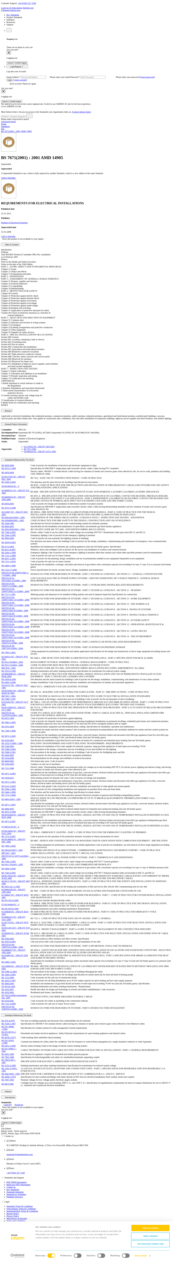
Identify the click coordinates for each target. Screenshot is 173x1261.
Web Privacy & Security (16, 1218)
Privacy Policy (12, 1216)
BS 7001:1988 (7, 1057)
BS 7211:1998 (7, 768)
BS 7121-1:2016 (8, 561)
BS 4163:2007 (7, 989)
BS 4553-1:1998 (8, 468)
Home (3, 124)
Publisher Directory (14, 1197)
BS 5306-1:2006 (8, 789)
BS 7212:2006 (7, 977)
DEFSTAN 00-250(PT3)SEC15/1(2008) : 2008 (15, 598)
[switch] (77, 1255)
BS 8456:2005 (7, 504)
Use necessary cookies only (150, 1244)
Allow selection (150, 1236)
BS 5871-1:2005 (8, 782)
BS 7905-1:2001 (8, 652)
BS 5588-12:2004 (9, 972)
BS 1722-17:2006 (9, 570)
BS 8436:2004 (7, 472)
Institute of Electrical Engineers (14, 223)
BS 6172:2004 (7, 546)
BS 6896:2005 (7, 809)
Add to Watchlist (8, 178)
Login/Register (15, 67)
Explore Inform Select (81, 112)
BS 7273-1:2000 (8, 795)
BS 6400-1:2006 (8, 566)
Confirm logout (20, 63)
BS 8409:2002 (7, 761)
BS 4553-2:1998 (8, 812)
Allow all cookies (150, 1228)
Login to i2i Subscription (11, 8)
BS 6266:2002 (7, 755)
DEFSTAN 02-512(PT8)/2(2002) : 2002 (12, 714)
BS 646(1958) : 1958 (10, 1074)
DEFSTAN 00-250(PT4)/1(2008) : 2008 (12, 946)
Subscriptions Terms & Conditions (21, 1209)
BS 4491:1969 (7, 1054)
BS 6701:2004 (7, 726)
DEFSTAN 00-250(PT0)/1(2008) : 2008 (12, 1008)
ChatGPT (7, 1105)
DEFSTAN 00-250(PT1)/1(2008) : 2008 (12, 584)
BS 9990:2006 (7, 538)
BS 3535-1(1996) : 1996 (11, 743)
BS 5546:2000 (7, 746)
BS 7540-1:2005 (8, 861)
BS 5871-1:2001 (8, 805)
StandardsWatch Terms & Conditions (22, 1211)
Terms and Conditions (15, 1221)
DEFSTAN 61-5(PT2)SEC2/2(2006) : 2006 (13, 579)
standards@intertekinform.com (19, 1154)
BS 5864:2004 (7, 983)
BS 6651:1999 (7, 718)
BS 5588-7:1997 (8, 699)
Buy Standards (12, 15)
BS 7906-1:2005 (8, 846)
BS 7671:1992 (30, 449)
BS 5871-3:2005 (8, 774)
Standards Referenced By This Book (19, 460)
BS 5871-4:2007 (8, 821)
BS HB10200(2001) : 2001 (13, 529)
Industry (7, 1091)
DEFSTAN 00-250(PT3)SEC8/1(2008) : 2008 (14, 609)
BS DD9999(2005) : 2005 (12, 520)
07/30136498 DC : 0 (10, 904)
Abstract (7, 411)
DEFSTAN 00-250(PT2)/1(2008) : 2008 (12, 641)
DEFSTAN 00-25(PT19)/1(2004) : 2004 (12, 647)
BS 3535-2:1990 (8, 671)
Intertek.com (28, 8)
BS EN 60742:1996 (10, 909)
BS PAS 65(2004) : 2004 (12, 662)
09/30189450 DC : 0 (10, 486)
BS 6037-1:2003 (8, 558)
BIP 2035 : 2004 (8, 668)
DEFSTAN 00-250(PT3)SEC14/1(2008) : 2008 (15, 636)
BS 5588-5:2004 (8, 749)
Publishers (5, 126)
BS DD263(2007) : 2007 (12, 850)
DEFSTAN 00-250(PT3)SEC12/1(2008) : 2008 (15, 625)
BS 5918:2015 (7, 778)
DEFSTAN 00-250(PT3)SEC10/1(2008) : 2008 (15, 620)
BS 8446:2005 (7, 526)
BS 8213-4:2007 (8, 549)
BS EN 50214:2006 (10, 900)
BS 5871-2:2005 (8, 736)
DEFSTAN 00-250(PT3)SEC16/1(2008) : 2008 (15, 631)
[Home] (10, 10)
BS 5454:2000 (7, 758)
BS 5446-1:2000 (8, 792)
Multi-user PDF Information (18, 1185)
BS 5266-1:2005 (8, 535)
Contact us (11, 1187)
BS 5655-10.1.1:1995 (10, 887)
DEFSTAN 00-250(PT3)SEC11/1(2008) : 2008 (15, 590)
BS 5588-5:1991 (8, 752)
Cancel (10, 63)
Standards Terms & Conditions (19, 1206)
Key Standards (12, 1189)
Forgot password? (147, 77)
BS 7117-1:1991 (8, 594)
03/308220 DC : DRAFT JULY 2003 (40, 451)
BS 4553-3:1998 (8, 508)
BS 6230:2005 (7, 740)
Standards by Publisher (16, 1194)
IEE (2, 129)
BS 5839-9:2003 (8, 542)
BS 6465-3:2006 (8, 682)
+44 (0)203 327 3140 (27, 3)
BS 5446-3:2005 (8, 974)
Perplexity (18, 1105)
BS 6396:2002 (7, 939)
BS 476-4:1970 (8, 1021)
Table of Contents (11, 245)
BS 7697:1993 (7, 1080)
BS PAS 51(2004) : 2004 (12, 665)
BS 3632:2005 (7, 992)
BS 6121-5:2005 (8, 786)
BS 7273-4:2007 (8, 836)
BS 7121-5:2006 (8, 1004)
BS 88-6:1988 (7, 1084)
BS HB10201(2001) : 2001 (13, 517)
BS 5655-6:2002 (8, 942)
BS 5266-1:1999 (8, 552)
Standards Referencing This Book (17, 1015)
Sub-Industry (9, 1097)
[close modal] (8, 53)
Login (10, 80)
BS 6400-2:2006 (8, 869)
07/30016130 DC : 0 (10, 827)
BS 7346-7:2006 (8, 731)
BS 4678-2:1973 (8, 1037)
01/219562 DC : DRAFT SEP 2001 (39, 447)
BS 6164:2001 (7, 1001)
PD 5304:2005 (7, 764)
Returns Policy (12, 1213)
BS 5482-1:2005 (8, 722)
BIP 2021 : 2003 (8, 853)
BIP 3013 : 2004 (8, 696)
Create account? (20, 80)
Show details (141, 1256)
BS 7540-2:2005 (8, 532)
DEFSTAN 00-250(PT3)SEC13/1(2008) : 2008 (15, 604)
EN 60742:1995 (8, 986)
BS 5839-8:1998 (8, 679)
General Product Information (15, 424)
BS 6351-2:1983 (8, 1046)
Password (105, 77)
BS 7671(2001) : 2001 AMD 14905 (16, 131)
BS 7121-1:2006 (8, 555)
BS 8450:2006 (7, 465)
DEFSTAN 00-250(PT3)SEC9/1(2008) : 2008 (14, 614)
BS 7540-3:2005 (8, 873)
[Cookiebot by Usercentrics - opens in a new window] (17, 1256)
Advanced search (8, 121)
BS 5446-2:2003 (8, 482)
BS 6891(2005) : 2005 (11, 799)
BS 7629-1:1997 (8, 1024)
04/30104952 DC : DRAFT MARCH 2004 (13, 692)
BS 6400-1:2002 (8, 962)
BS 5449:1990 (7, 523)
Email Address (38, 77)
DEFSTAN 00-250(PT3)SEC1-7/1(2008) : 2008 (15, 574)
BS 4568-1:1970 (8, 1077)
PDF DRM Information (16, 1182)
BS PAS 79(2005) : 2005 (12, 864)
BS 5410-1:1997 (8, 980)
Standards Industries (15, 1192)
